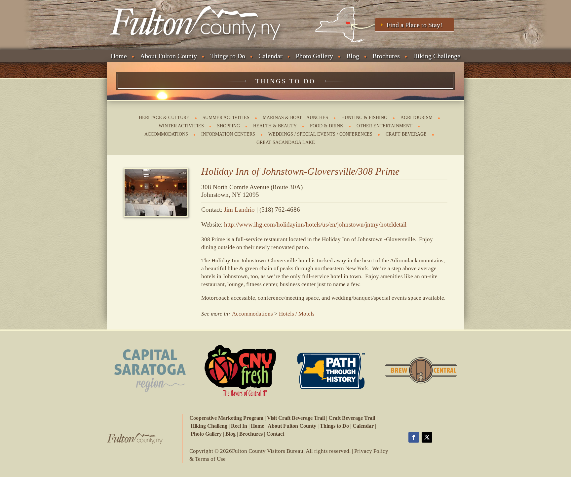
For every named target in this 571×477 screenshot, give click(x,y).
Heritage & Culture (164, 117)
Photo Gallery (314, 56)
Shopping (228, 125)
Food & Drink (326, 125)
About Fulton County (168, 56)
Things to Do (227, 56)
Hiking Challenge (436, 56)
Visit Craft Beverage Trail (296, 418)
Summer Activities (226, 117)
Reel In (239, 426)
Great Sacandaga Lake (285, 142)
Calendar (270, 56)
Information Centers (228, 134)
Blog (352, 56)
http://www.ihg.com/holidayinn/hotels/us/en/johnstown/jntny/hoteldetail (315, 224)
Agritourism (416, 117)
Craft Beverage (406, 134)
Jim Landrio (239, 209)
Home (119, 56)
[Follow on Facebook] (413, 437)
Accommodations (166, 134)
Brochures (386, 56)
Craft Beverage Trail (351, 418)
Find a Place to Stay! (414, 24)
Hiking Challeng (209, 426)
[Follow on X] (427, 437)
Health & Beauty (275, 125)
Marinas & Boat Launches (295, 117)
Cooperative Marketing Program (226, 418)
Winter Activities (181, 125)
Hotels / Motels (297, 314)
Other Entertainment (384, 125)
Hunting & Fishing (364, 117)
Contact (275, 434)
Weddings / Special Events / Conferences (320, 134)
